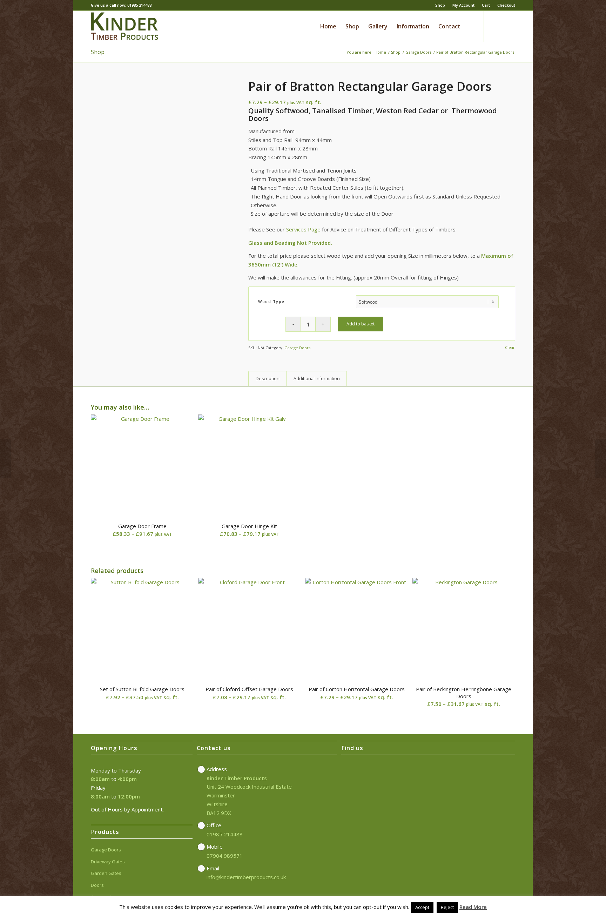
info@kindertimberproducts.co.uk (246, 877)
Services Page (303, 229)
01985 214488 (225, 834)
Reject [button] (447, 907)
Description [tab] (268, 379)
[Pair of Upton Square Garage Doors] (600, 458)
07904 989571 (225, 855)
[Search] (471, 26)
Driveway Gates (108, 861)
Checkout (506, 5)
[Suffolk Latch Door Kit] (5, 458)
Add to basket (360, 324)
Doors (97, 885)
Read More (473, 906)
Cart (486, 5)
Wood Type (271, 301)
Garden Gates (106, 873)
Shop (440, 5)
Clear (510, 347)
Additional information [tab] (317, 379)
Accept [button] (422, 907)
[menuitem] (440, 5)
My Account (463, 5)
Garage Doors (297, 347)
